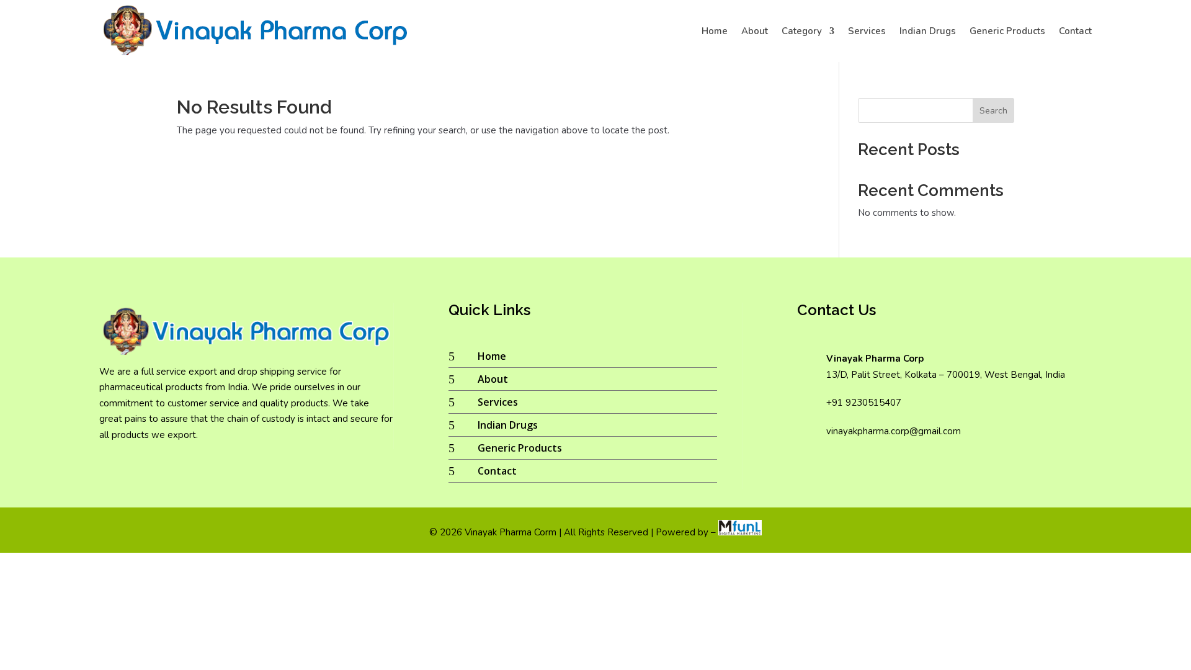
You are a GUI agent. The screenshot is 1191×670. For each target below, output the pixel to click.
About (754, 31)
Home (715, 31)
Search (993, 111)
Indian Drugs (927, 31)
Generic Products (1007, 31)
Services (867, 31)
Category (802, 31)
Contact (1075, 31)
